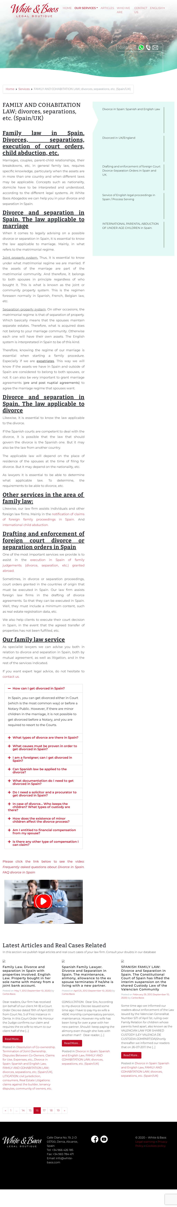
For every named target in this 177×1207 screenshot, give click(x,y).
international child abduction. (26, 525)
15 (30, 1110)
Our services (85, 8)
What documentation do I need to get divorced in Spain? (43, 782)
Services (24, 89)
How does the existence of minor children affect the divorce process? (41, 820)
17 (44, 1110)
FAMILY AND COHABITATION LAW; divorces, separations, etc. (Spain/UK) (82, 1059)
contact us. (11, 677)
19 (58, 1110)
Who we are (123, 10)
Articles (107, 8)
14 (23, 1110)
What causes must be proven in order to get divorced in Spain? (45, 747)
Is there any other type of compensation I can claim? (46, 843)
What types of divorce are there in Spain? (45, 737)
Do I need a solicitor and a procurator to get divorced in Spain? (45, 793)
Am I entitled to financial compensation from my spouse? (44, 831)
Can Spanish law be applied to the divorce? (40, 770)
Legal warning (145, 1141)
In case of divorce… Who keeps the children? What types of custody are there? (39, 807)
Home (67, 8)
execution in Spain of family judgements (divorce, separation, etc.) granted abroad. (44, 565)
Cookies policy (155, 1145)
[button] (43, 688)
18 (51, 1110)
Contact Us (140, 10)
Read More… (13, 1039)
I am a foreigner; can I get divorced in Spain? (42, 759)
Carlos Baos (9, 993)
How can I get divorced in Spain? (39, 688)
